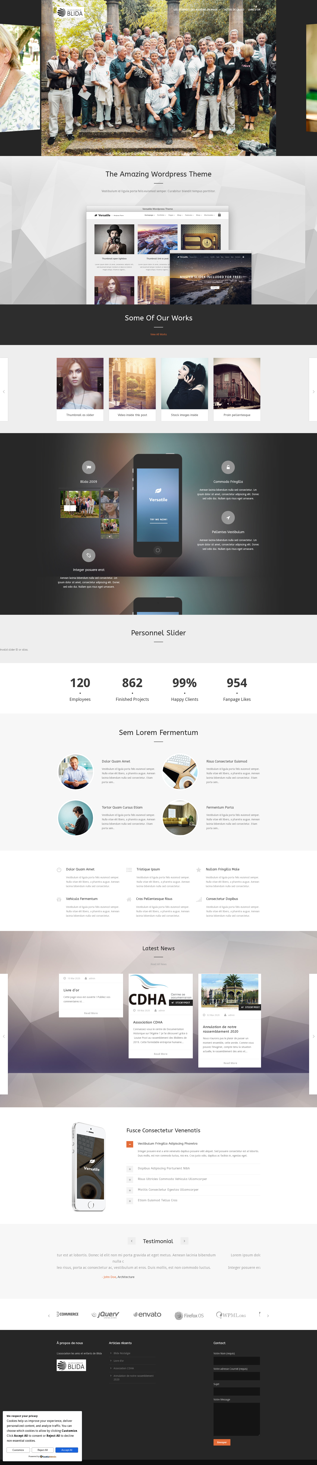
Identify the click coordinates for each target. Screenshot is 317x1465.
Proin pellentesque (214, 415)
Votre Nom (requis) (224, 1353)
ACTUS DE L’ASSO (234, 9)
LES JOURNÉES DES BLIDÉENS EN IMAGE (196, 9)
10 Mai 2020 (88, 978)
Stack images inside (161, 415)
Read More (105, 1013)
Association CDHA (162, 1022)
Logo (173, 390)
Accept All (66, 1450)
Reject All (43, 1450)
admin (106, 978)
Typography (115, 390)
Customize (18, 1450)
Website (227, 390)
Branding (153, 390)
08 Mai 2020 (158, 1010)
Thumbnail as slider (57, 415)
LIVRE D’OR (254, 9)
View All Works (158, 334)
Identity (102, 390)
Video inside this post (109, 415)
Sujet (216, 1384)
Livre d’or (86, 990)
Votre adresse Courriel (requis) (230, 1368)
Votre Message (222, 1399)
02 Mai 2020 (227, 1015)
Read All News (159, 964)
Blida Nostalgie (122, 1353)
